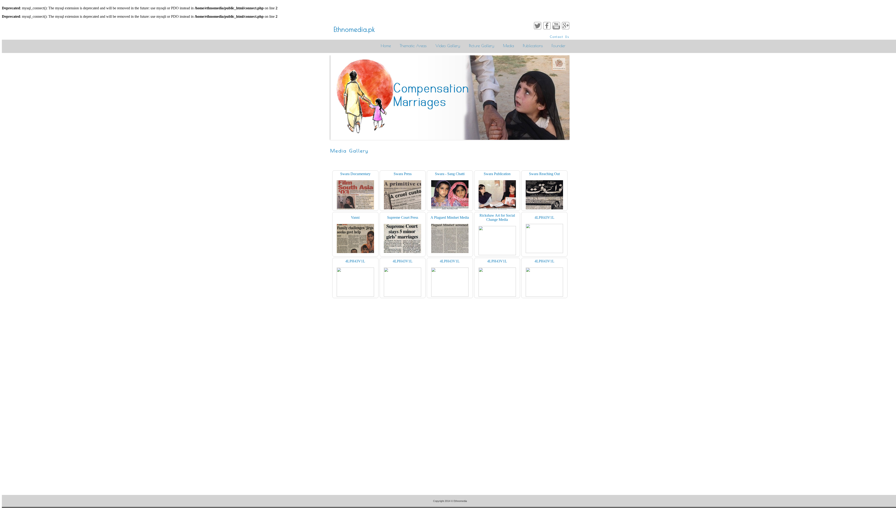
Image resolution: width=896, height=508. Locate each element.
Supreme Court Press (402, 217)
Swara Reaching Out (544, 174)
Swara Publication (497, 174)
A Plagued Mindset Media (449, 217)
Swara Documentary (355, 174)
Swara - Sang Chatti (450, 174)
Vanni (355, 217)
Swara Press (403, 174)
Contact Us (559, 36)
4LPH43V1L (544, 217)
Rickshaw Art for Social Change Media (497, 217)
